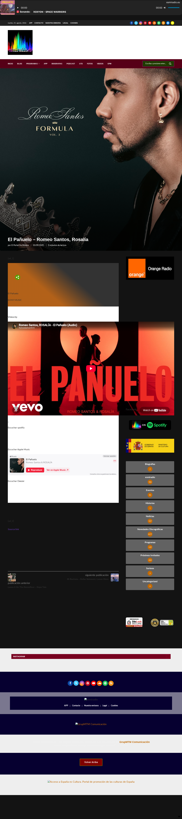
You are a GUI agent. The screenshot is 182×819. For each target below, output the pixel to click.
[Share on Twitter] (71, 567)
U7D (81, 64)
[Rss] (163, 23)
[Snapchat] (172, 23)
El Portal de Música (20, 245)
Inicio (10, 64)
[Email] (168, 23)
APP (30, 23)
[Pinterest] (145, 23)
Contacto (38, 23)
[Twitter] (136, 23)
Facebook (131, 409)
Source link (13, 529)
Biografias (57, 64)
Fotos (90, 64)
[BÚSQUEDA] (170, 64)
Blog (19, 64)
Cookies (74, 23)
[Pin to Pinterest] (77, 567)
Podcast (71, 64)
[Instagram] (140, 23)
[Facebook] (131, 23)
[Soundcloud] (154, 23)
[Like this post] (58, 567)
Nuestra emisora (53, 23)
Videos (100, 64)
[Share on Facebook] (65, 567)
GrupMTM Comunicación (134, 742)
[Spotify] (159, 23)
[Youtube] (149, 23)
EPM (109, 64)
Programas (32, 64)
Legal (65, 23)
